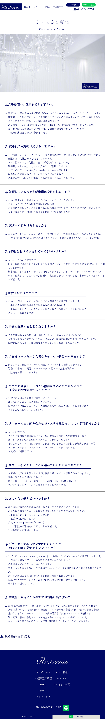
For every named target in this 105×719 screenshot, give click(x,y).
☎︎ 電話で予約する (29, 716)
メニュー (38, 7)
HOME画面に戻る (17, 636)
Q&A (47, 7)
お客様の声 (58, 7)
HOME (27, 7)
